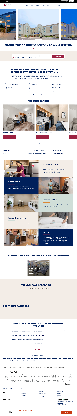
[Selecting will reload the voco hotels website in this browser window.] (59, 376)
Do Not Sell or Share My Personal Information (48, 396)
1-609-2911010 (13, 152)
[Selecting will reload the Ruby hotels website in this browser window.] (64, 376)
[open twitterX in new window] (41, 350)
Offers (48, 5)
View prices (58, 56)
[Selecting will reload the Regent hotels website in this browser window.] (12, 376)
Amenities (32, 5)
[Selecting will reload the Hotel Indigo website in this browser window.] (47, 376)
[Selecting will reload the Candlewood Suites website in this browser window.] (70, 380)
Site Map (59, 395)
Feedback (59, 396)
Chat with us (23, 395)
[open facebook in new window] (35, 350)
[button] (71, 1)
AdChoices (59, 393)
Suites (27, 5)
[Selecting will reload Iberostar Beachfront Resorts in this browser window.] (7, 380)
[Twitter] (7, 392)
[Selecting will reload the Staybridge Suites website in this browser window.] (56, 380)
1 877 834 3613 (16, 400)
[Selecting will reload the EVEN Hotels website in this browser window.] (20, 380)
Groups (43, 5)
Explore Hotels (60, 391)
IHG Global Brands (42, 393)
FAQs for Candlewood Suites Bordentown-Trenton (38, 324)
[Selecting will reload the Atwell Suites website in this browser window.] (48, 380)
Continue (66, 412)
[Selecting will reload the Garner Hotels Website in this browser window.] (38, 380)
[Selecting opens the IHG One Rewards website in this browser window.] (65, 384)
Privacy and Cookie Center (44, 395)
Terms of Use (41, 391)
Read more (45, 78)
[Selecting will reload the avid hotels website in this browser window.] (43, 380)
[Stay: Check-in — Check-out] (20, 57)
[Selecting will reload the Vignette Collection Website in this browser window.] (32, 376)
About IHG (23, 391)
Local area (38, 5)
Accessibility (58, 5)
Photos (52, 5)
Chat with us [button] (7, 1)
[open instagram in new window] (38, 350)
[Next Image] (40, 40)
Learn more (60, 403)
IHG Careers (23, 393)
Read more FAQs (38, 343)
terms (55, 412)
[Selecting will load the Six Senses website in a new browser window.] (7, 376)
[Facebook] (4, 392)
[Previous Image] (36, 40)
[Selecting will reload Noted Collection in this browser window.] (53, 376)
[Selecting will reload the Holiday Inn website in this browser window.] (32, 380)
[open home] (2, 367)
